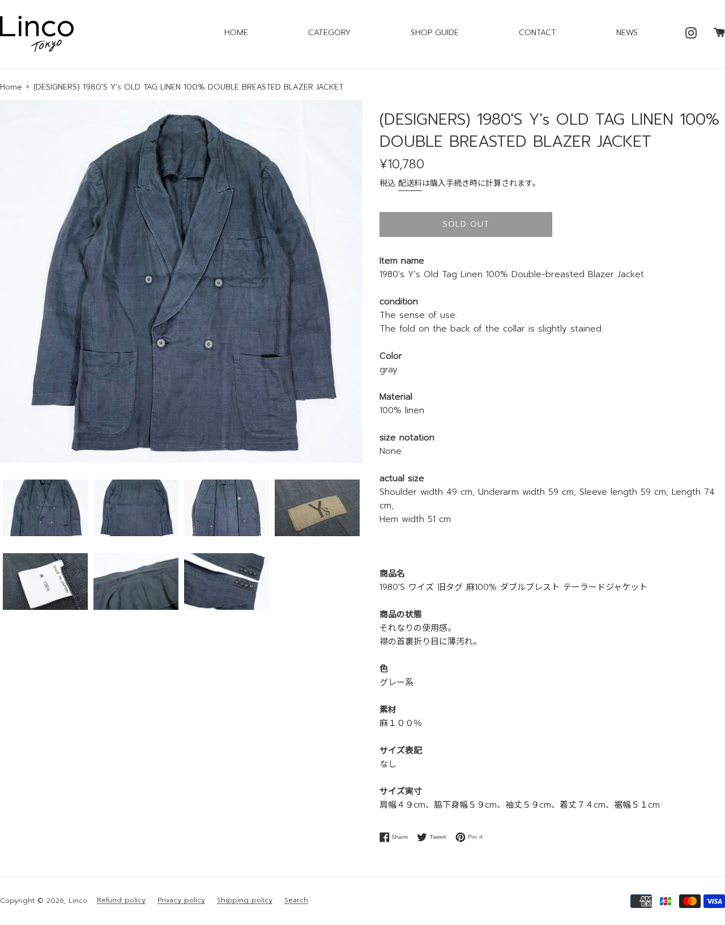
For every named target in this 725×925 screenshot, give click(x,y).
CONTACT (537, 33)
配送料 (410, 183)
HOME (236, 33)
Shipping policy (244, 900)
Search (296, 900)
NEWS (627, 33)
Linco (78, 901)
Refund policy (121, 900)
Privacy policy (181, 900)
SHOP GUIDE (435, 33)
